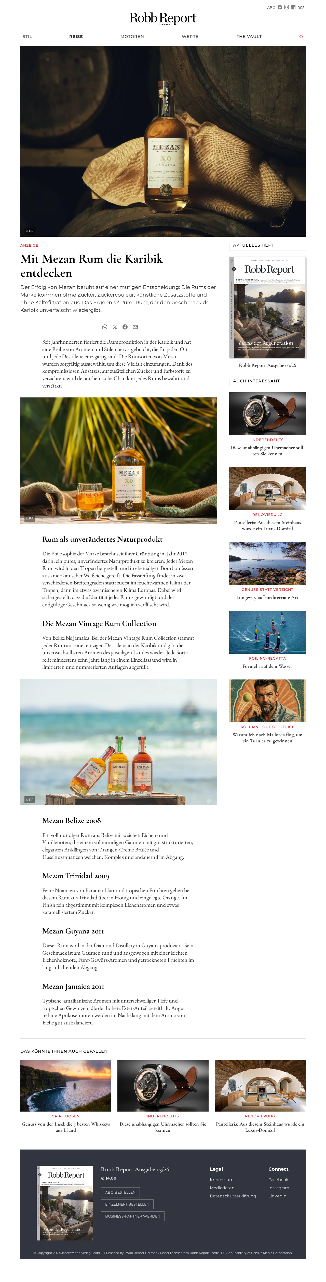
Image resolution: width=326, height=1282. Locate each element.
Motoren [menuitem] (132, 36)
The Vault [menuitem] (249, 36)
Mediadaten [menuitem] (222, 1187)
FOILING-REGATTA (267, 658)
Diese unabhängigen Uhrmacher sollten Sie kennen (267, 451)
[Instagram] (286, 7)
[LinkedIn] (293, 7)
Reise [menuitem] (76, 36)
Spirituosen (66, 1116)
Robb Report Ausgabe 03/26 (267, 365)
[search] (301, 37)
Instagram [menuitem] (278, 1187)
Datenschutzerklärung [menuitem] (233, 1196)
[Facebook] (280, 7)
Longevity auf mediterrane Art (267, 597)
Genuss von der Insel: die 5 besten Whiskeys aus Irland (66, 1127)
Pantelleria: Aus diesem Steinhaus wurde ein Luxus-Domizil (267, 525)
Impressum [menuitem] (222, 1179)
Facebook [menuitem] (278, 1179)
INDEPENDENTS (267, 439)
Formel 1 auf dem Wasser (267, 666)
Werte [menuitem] (190, 36)
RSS (301, 7)
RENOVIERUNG (267, 514)
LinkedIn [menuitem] (277, 1196)
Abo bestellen (120, 1192)
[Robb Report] (163, 17)
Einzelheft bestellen (127, 1204)
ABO (271, 7)
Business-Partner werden (132, 1216)
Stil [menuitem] (27, 36)
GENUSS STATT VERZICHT (267, 589)
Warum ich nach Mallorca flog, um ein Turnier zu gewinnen (268, 738)
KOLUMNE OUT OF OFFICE (267, 727)
